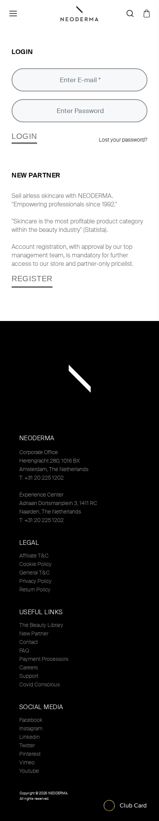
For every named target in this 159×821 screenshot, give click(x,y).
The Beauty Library (41, 625)
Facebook (30, 719)
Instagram (30, 728)
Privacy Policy (35, 581)
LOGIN (24, 136)
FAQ (24, 650)
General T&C (34, 572)
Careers (28, 667)
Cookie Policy (35, 564)
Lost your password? (123, 139)
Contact (28, 642)
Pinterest (30, 753)
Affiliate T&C (34, 555)
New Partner (33, 633)
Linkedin (29, 736)
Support (28, 675)
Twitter (27, 745)
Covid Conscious (39, 684)
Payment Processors (43, 658)
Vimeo (27, 762)
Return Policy (35, 589)
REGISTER (32, 278)
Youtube (29, 770)
